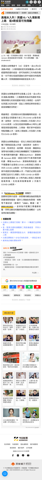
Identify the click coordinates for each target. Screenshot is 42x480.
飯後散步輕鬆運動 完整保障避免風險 (8, 400)
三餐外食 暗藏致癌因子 (33, 381)
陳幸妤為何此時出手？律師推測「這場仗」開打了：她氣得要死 (8, 327)
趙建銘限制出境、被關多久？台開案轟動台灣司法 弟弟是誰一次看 (34, 399)
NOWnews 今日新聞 (14, 193)
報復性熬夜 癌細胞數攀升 (8, 344)
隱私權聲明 (24, 444)
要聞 (13, 5)
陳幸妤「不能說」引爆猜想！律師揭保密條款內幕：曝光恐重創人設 (21, 399)
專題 (18, 5)
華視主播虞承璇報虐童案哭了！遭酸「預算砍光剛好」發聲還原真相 (34, 344)
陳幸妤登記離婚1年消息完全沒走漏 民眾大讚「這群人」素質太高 (21, 344)
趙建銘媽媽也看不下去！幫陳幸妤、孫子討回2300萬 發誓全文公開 (8, 383)
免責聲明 (15, 444)
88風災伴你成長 (22, 9)
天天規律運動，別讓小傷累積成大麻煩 (34, 327)
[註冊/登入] (39, 2)
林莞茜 (6, 24)
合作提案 (29, 447)
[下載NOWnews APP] (31, 2)
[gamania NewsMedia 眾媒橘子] (21, 463)
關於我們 (21, 447)
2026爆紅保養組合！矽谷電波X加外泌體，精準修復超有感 (30, 366)
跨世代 (34, 9)
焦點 (2, 5)
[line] (23, 455)
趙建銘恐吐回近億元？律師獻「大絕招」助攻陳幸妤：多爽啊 (21, 327)
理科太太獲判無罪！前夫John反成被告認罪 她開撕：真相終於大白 (21, 383)
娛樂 (23, 5)
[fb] (13, 455)
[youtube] (28, 455)
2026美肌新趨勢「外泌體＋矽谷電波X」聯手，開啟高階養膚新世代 (11, 421)
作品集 (34, 273)
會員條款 (13, 447)
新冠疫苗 (28, 295)
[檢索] (35, 2)
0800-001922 (7, 206)
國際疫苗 (17, 295)
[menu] (40, 5)
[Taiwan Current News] (27, 2)
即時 (8, 5)
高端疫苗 (6, 295)
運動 (29, 5)
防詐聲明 (7, 444)
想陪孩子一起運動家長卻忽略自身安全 (31, 421)
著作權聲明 (34, 444)
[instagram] (18, 455)
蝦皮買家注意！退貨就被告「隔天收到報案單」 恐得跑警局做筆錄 (11, 366)
